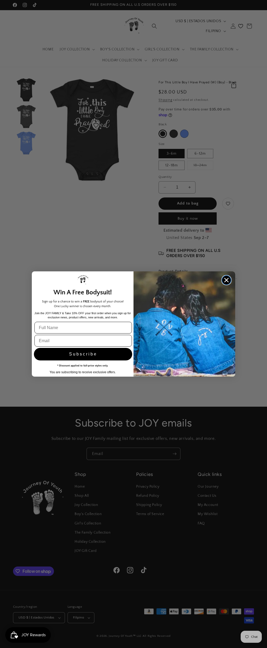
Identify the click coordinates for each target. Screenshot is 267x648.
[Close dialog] (226, 280)
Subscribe (83, 354)
